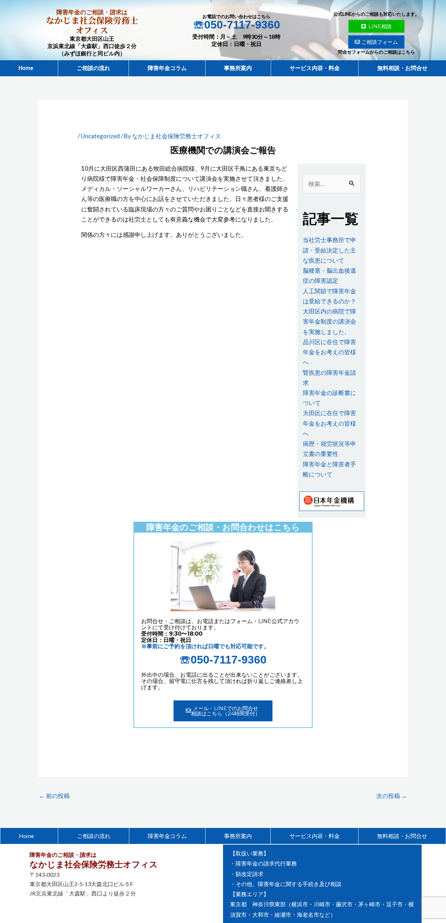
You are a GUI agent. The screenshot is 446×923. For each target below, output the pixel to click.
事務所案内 (238, 68)
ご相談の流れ (93, 68)
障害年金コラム (167, 68)
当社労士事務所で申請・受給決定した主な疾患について (329, 250)
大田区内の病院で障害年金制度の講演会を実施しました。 (329, 321)
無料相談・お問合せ (402, 68)
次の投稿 (391, 795)
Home (28, 68)
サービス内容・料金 (315, 68)
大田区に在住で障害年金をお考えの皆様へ (329, 423)
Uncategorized (100, 136)
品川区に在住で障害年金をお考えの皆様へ (329, 352)
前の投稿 (54, 795)
